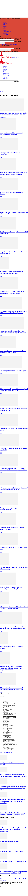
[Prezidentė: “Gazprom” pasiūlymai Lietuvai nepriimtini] (9, 445)
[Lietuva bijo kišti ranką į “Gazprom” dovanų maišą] (9, 425)
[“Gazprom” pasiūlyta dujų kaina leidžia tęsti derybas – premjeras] (9, 505)
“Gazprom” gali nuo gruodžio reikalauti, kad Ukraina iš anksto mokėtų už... (14, 607)
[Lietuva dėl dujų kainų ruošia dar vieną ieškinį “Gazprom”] (8, 524)
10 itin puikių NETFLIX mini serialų (11, 851)
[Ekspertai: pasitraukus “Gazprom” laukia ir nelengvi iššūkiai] (9, 249)
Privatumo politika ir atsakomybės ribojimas (11, 878)
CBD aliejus (6, 706)
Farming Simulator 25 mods (9, 716)
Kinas (4, 74)
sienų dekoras (6, 745)
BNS (1, 137)
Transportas (5, 27)
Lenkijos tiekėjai (7, 735)
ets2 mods (5, 712)
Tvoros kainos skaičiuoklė (9, 748)
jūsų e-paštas (17, 48)
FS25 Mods (6, 722)
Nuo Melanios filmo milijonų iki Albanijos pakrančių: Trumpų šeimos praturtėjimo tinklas (13, 787)
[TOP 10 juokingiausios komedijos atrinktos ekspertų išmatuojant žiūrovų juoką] (3, 868)
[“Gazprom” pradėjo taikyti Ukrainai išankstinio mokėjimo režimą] (4, 268)
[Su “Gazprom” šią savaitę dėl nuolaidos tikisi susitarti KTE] (8, 229)
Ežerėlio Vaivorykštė (8, 714)
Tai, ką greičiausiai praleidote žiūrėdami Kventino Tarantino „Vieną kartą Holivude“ (13, 775)
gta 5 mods (5, 726)
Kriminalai (5, 28)
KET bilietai (6, 733)
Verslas (4, 70)
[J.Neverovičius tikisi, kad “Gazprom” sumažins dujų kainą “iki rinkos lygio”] (8, 685)
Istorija (4, 30)
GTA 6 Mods (6, 729)
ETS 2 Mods (6, 710)
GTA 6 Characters (7, 728)
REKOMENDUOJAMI (6, 752)
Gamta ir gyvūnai (7, 31)
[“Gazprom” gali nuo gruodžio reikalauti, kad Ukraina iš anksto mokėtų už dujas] (4, 604)
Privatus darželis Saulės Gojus (10, 744)
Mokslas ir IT (6, 76)
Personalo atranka (7, 741)
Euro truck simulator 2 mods (9, 713)
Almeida (5, 701)
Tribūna (5, 69)
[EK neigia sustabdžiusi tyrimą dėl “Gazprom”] (9, 149)
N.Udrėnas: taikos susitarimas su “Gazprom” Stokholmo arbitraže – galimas (14, 488)
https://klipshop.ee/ (7, 731)
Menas (4, 22)
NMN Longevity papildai (9, 740)
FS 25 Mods (6, 718)
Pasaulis (5, 71)
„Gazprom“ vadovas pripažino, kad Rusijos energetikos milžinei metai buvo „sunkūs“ (13, 113)
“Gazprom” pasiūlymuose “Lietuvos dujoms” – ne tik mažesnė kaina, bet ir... (14, 389)
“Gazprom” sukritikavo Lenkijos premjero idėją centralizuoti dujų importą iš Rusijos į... (13, 331)
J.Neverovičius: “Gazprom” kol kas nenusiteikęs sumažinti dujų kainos (11, 588)
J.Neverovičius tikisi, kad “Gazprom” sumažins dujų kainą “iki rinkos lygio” (12, 688)
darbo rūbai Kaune (7, 709)
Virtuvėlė (5, 33)
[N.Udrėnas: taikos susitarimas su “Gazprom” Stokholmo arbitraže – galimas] (8, 485)
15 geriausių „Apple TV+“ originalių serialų (13, 861)
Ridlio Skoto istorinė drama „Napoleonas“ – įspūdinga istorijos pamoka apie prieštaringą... (13, 829)
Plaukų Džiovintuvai (8, 743)
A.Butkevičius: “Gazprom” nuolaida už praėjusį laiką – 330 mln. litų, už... (12, 292)
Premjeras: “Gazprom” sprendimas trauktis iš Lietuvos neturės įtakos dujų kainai (13, 312)
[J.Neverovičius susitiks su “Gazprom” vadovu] (4, 643)
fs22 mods (5, 720)
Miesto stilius (6, 73)
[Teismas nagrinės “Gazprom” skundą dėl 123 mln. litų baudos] (9, 209)
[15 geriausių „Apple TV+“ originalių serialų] (3, 858)
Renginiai (5, 78)
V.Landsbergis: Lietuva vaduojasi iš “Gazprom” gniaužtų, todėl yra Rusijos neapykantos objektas (12, 668)
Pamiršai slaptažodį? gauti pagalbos (8, 44)
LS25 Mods (6, 736)
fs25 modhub (6, 721)
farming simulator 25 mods (9, 717)
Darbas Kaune (6, 707)
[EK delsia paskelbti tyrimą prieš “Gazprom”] (11, 367)
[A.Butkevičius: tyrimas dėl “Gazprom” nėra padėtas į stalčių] (9, 405)
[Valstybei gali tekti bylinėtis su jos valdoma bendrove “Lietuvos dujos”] (8, 348)
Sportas (4, 26)
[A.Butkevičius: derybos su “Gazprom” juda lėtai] (9, 544)
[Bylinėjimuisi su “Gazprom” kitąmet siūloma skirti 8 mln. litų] (4, 564)
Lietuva (5, 20)
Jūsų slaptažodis (17, 41)
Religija (5, 24)
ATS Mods (5, 702)
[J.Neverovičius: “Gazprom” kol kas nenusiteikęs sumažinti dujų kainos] (8, 584)
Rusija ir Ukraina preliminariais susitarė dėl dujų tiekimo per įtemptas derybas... (13, 173)
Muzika (5, 23)
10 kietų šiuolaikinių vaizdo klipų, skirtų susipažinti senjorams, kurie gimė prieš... (12, 813)
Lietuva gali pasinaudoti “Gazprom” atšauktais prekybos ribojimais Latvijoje (12, 627)
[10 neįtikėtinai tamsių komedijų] (3, 838)
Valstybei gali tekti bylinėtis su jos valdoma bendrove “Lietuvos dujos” (13, 351)
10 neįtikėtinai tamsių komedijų (9, 841)
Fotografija (5, 34)
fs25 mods (5, 724)
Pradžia (2, 91)
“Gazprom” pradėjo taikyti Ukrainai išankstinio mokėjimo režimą (11, 272)
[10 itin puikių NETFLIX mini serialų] (3, 848)
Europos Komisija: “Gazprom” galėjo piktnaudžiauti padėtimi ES (11, 133)
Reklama (25, 878)
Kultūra (5, 67)
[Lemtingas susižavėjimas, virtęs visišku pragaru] (3, 760)
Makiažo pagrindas (7, 737)
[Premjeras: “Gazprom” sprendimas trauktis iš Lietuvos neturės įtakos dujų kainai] (11, 308)
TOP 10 (5, 77)
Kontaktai (3, 880)
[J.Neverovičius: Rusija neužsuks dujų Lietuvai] (9, 189)
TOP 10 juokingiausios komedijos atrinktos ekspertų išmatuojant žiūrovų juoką (13, 872)
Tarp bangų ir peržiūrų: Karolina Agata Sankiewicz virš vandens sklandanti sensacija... (12, 801)
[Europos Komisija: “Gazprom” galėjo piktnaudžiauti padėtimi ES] (8, 130)
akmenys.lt (5, 699)
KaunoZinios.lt (3, 117)
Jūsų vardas (16, 39)
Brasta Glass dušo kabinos (9, 705)
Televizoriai (6, 747)
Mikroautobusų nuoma (8, 739)
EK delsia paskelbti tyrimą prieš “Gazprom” (13, 370)
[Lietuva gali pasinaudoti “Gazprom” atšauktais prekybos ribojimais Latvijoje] (11, 623)
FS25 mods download (8, 725)
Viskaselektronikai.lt (8, 749)
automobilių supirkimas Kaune (10, 703)
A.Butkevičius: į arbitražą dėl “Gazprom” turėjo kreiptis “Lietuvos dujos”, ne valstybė (13, 469)
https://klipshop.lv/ (7, 732)
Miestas (5, 66)
